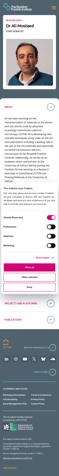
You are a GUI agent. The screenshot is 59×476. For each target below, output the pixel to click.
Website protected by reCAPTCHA (17, 458)
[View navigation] (54, 8)
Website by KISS (9, 468)
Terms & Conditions (41, 395)
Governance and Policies (15, 389)
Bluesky (43, 359)
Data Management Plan (15, 403)
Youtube (24, 359)
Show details (42, 257)
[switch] (51, 226)
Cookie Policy (37, 403)
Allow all (29, 267)
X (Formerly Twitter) (34, 359)
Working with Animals (14, 395)
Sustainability (10, 399)
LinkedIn (6, 359)
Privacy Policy (37, 399)
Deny (29, 287)
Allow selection (29, 277)
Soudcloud (52, 359)
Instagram (15, 359)
